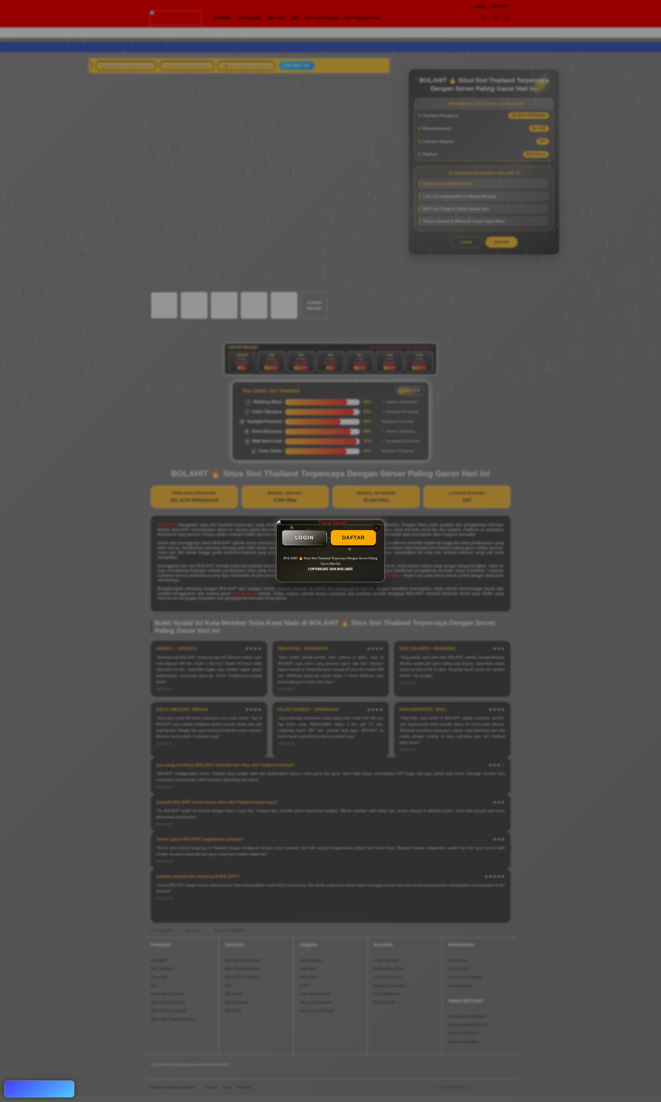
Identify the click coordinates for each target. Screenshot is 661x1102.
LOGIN (304, 537)
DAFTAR (353, 537)
